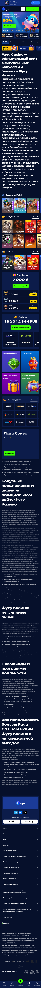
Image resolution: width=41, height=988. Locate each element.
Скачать (35, 2)
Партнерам (7, 917)
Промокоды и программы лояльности (18, 469)
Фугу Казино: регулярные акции (16, 467)
